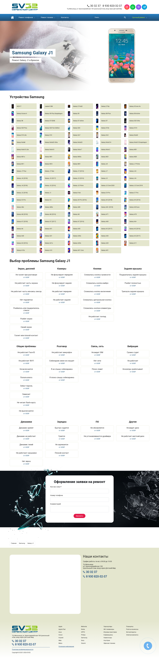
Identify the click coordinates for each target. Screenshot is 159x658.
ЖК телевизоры (109, 629)
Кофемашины (108, 635)
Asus (60, 632)
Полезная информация (66, 646)
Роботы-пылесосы (132, 629)
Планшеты (129, 626)
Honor (61, 635)
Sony (82, 640)
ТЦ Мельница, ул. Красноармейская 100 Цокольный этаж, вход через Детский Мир (94, 9)
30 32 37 (94, 5)
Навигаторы (108, 637)
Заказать (79, 516)
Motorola (84, 626)
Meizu (60, 643)
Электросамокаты (132, 635)
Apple (60, 626)
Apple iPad (62, 629)
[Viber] (138, 7)
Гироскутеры (108, 626)
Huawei (61, 637)
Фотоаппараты (131, 632)
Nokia (83, 629)
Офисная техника (109, 643)
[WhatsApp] (132, 7)
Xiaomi (83, 643)
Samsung (84, 637)
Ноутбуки (107, 640)
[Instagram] (127, 7)
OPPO (83, 632)
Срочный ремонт (138, 17)
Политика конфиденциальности (22, 649)
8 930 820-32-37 (112, 5)
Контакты (65, 17)
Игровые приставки (110, 632)
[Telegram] (144, 7)
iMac (60, 640)
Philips (83, 635)
